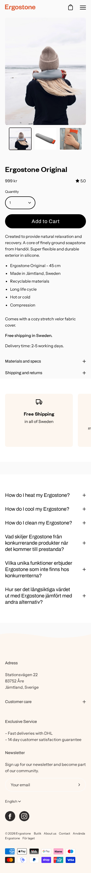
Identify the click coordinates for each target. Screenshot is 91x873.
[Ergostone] (20, 8)
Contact (64, 833)
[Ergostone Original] (20, 138)
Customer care (18, 702)
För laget (28, 838)
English (11, 801)
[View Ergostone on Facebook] (10, 816)
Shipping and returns (23, 373)
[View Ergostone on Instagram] (24, 816)
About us (50, 833)
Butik (37, 833)
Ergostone (23, 833)
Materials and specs (23, 361)
